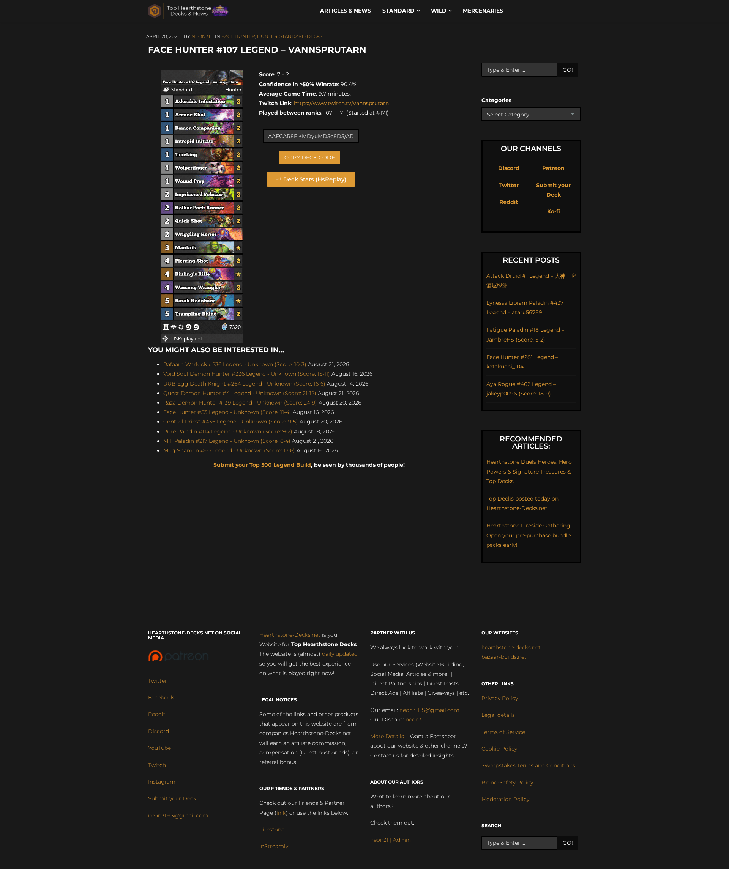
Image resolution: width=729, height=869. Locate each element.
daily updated (340, 653)
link (281, 812)
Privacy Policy (499, 698)
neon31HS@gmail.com (178, 815)
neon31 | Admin (390, 839)
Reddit (508, 201)
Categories (496, 100)
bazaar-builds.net (504, 656)
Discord (508, 168)
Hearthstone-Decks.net (289, 634)
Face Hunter (238, 36)
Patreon (553, 168)
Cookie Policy (499, 748)
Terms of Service (503, 732)
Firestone (271, 829)
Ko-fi (553, 211)
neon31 (200, 36)
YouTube (159, 748)
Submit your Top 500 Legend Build (262, 464)
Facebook (161, 697)
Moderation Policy (505, 799)
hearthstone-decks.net (511, 647)
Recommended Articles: (531, 442)
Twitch (157, 765)
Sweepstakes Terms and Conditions (528, 765)
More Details (387, 736)
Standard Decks (300, 36)
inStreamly (273, 846)
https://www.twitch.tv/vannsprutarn (341, 103)
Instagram (161, 781)
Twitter (509, 185)
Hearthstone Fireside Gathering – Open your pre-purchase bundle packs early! (530, 535)
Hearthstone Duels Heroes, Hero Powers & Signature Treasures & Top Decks (529, 471)
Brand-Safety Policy (507, 782)
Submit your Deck (172, 798)
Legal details (498, 715)
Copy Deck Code (309, 157)
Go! (568, 69)
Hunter (267, 36)
